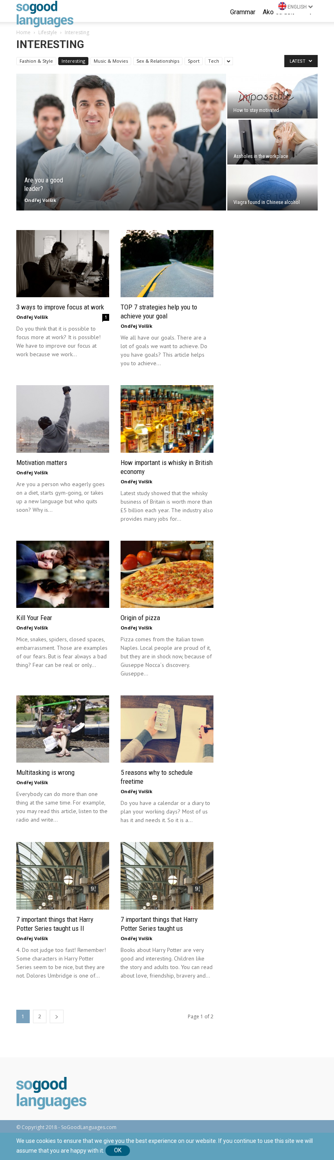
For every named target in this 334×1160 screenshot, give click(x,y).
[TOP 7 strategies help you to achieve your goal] (167, 263)
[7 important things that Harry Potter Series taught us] (167, 875)
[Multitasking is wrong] (62, 729)
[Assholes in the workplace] (272, 142)
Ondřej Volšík (40, 200)
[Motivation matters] (62, 418)
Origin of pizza (140, 618)
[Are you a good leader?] (121, 142)
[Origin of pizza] (167, 574)
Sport (194, 61)
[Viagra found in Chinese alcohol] (272, 188)
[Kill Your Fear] (62, 574)
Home (23, 32)
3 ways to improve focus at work (60, 307)
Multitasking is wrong (45, 772)
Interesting (73, 61)
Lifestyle (47, 32)
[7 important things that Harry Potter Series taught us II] (62, 875)
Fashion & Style (36, 61)
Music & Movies (111, 61)
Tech (213, 61)
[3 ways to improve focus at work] (62, 263)
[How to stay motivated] (272, 96)
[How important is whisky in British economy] (167, 418)
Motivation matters (41, 462)
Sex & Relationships (157, 61)
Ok (117, 1150)
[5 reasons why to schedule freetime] (167, 729)
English (297, 7)
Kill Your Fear (34, 618)
